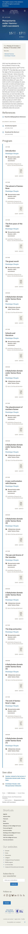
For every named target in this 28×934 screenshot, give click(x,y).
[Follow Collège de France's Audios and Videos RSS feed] (24, 895)
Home (3, 793)
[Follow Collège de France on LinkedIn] (15, 895)
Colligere (7, 857)
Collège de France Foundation (12, 860)
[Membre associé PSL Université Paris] (19, 911)
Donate (7, 903)
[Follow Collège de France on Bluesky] (13, 895)
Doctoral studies (7, 830)
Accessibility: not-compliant (14, 922)
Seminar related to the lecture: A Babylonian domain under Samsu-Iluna (15, 778)
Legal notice (17, 919)
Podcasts (5, 819)
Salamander (8, 855)
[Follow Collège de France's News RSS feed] (21, 895)
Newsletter (6, 823)
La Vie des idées (9, 864)
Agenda (5, 814)
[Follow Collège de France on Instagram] (7, 895)
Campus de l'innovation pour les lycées (14, 867)
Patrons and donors (8, 840)
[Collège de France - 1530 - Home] (14, 12)
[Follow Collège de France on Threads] (10, 895)
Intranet (7, 850)
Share (22, 36)
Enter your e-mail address (11, 880)
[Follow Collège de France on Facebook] (4, 895)
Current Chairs (21, 793)
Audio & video (6, 816)
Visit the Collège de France (10, 837)
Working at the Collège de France (11, 833)
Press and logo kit (7, 828)
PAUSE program (9, 862)
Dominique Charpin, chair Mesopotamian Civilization (13, 785)
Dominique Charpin (10, 55)
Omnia (6, 853)
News (4, 821)
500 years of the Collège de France (12, 826)
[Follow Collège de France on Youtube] (18, 895)
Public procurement (8, 835)
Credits (23, 919)
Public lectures (8, 800)
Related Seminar (9, 54)
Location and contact (8, 919)
